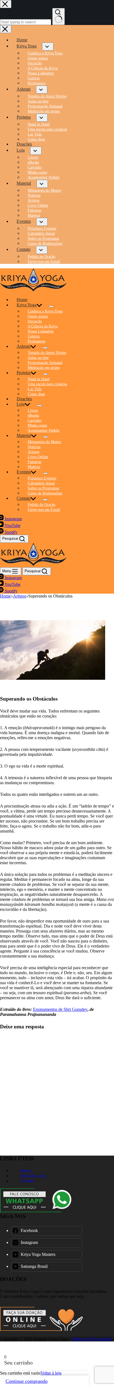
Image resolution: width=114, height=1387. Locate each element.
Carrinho (35, 420)
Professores (36, 341)
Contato (23, 498)
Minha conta (37, 425)
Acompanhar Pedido (43, 430)
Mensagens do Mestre (44, 442)
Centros (34, 336)
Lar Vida (35, 389)
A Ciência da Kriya (43, 326)
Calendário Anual (41, 483)
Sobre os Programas (43, 488)
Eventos (24, 471)
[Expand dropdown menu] (51, 306)
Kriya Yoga (27, 305)
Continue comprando (27, 1381)
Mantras (34, 467)
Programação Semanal (45, 363)
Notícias (34, 447)
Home (22, 299)
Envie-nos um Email (44, 510)
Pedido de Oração (41, 505)
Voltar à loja (50, 1373)
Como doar (36, 394)
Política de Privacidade (92, 1338)
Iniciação (35, 321)
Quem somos (38, 316)
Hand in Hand (39, 379)
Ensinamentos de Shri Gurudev (60, 1009)
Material (24, 435)
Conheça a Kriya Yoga (45, 311)
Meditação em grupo (44, 368)
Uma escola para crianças (47, 384)
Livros (33, 410)
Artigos (33, 452)
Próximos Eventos (42, 478)
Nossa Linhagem (41, 331)
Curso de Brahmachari (45, 493)
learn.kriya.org (32, 1175)
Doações (24, 398)
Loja (21, 404)
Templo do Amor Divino (47, 353)
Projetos (24, 372)
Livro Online (38, 457)
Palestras (34, 462)
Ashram (23, 346)
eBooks (33, 415)
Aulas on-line (38, 358)
